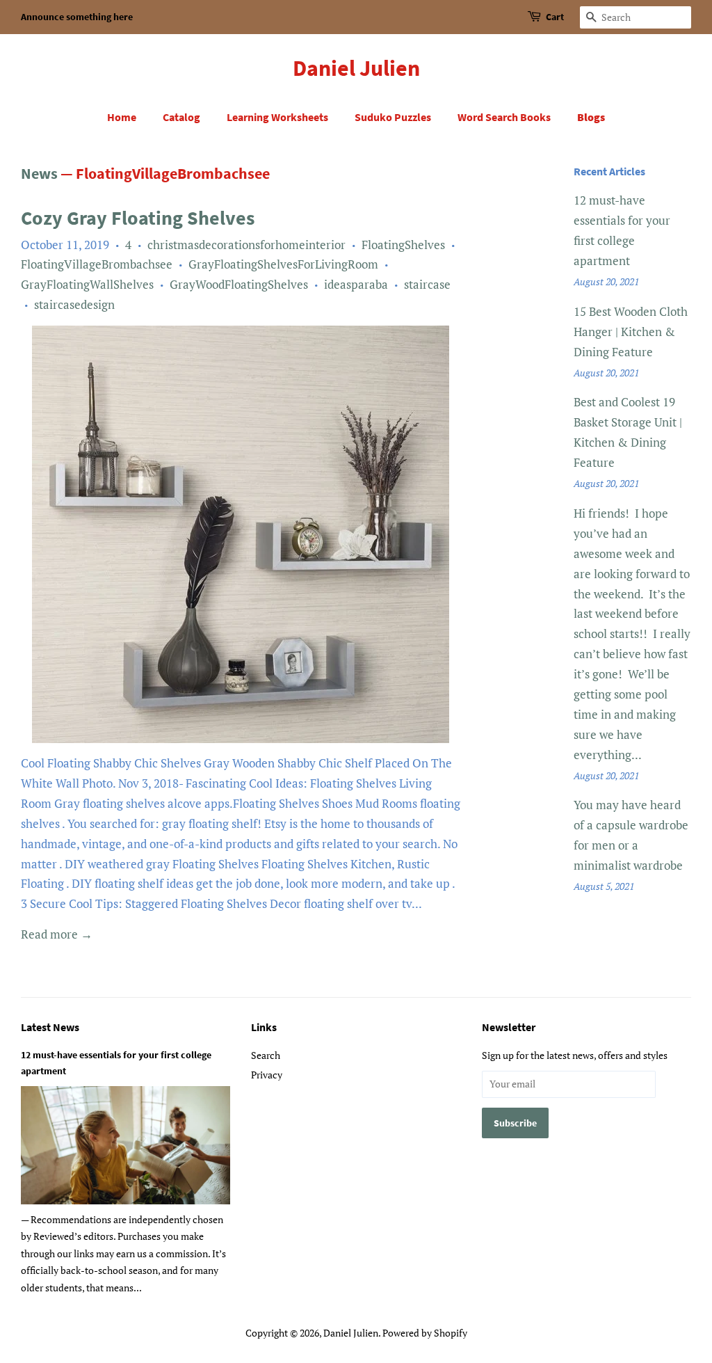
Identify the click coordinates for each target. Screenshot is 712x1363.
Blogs (591, 117)
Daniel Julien (356, 68)
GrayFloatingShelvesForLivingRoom (283, 264)
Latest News (50, 1027)
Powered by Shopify (424, 1332)
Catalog (181, 117)
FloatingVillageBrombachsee (96, 264)
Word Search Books (504, 117)
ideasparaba (356, 284)
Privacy (266, 1074)
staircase (427, 284)
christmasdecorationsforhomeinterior (246, 245)
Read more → (56, 934)
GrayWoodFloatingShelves (239, 284)
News (39, 173)
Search (265, 1055)
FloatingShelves (403, 245)
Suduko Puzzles (393, 117)
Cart (555, 16)
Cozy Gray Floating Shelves (137, 217)
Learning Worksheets (277, 117)
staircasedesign (74, 304)
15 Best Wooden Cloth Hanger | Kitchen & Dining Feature (631, 331)
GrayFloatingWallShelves (87, 284)
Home (121, 117)
